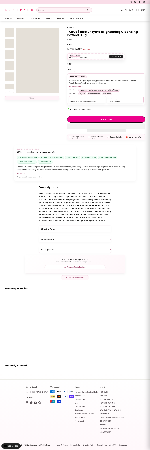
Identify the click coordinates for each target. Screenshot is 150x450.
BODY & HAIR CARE (107, 407)
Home (69, 28)
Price (69, 44)
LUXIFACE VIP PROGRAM (109, 428)
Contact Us (123, 445)
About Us (112, 445)
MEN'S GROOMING (107, 403)
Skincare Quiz (80, 396)
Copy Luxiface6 (116, 56)
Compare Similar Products (76, 267)
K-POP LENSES (105, 421)
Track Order (79, 410)
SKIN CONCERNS (34, 18)
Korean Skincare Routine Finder (86, 392)
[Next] (9, 91)
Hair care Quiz (80, 399)
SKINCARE (9, 18)
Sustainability (80, 417)
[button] (106, 126)
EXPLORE (60, 18)
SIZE (69, 64)
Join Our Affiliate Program (84, 414)
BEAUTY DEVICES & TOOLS (110, 410)
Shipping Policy (48, 229)
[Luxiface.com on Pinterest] (39, 402)
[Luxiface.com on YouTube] (35, 402)
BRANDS (49, 18)
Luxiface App (80, 407)
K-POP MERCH (105, 414)
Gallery (32, 98)
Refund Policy (47, 239)
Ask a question (48, 249)
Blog (76, 403)
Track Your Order (77, 18)
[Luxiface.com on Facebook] (31, 402)
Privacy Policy (75, 445)
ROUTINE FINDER (106, 399)
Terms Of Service (62, 445)
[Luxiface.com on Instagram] (27, 402)
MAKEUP (20, 18)
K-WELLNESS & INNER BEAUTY (112, 417)
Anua (69, 39)
